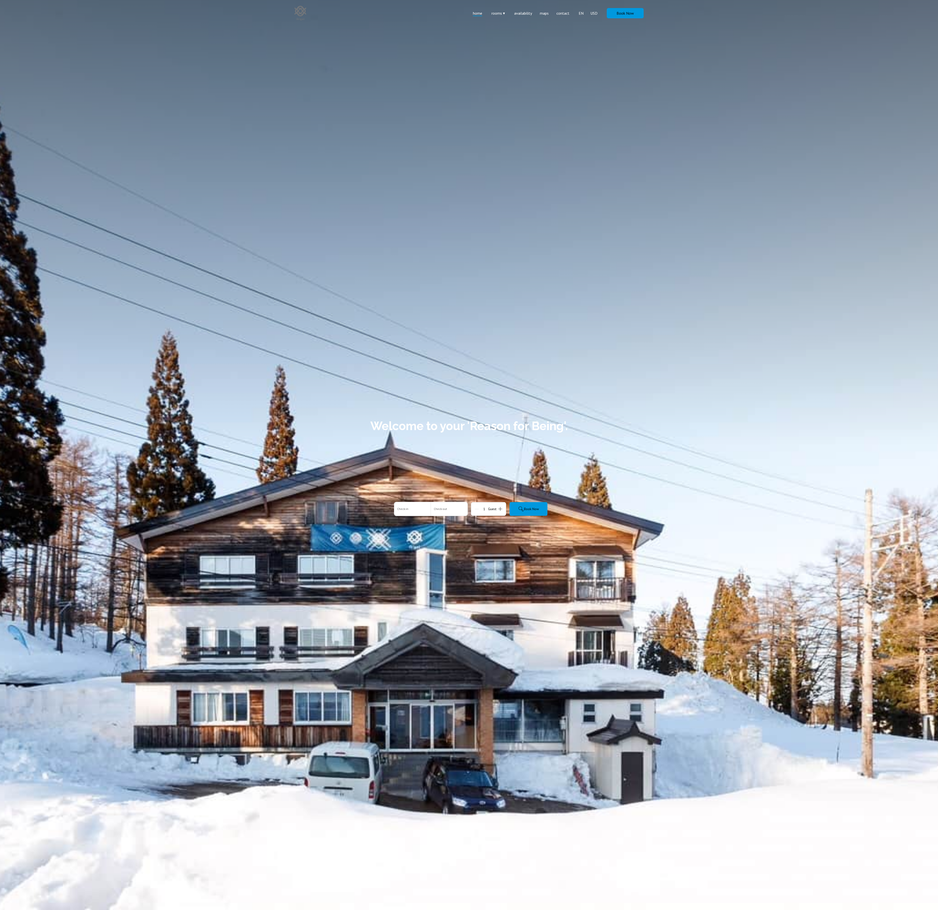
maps (544, 13)
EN (581, 13)
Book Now (625, 13)
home (477, 13)
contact (562, 13)
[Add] (500, 509)
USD (593, 13)
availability (523, 13)
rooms (498, 13)
